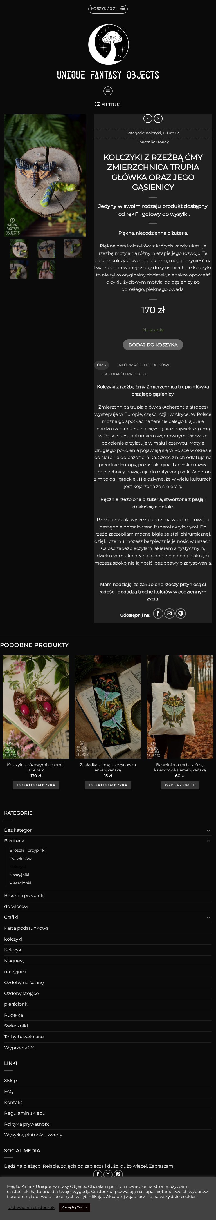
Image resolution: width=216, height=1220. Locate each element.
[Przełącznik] (208, 830)
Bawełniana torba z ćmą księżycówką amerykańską (180, 767)
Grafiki (11, 917)
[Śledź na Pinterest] (118, 1174)
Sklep (10, 1080)
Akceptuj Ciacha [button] (74, 1207)
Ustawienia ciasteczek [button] (31, 1207)
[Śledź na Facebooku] (97, 1174)
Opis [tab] (101, 365)
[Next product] (147, 118)
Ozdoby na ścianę (24, 982)
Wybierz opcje (180, 785)
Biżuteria (171, 133)
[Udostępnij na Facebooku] (158, 613)
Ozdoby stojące (21, 993)
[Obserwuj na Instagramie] (108, 1174)
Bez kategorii (19, 830)
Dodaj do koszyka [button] (36, 785)
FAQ (9, 1091)
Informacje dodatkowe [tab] (144, 365)
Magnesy (14, 960)
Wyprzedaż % (19, 1048)
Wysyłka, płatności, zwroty (33, 1135)
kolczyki (13, 939)
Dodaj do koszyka (153, 344)
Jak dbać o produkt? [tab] (125, 374)
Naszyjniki (19, 874)
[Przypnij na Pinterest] (181, 613)
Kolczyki (153, 133)
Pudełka (13, 1015)
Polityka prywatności (27, 1124)
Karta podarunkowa (26, 928)
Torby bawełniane (24, 1037)
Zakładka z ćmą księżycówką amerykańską (108, 767)
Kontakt (13, 1102)
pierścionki (16, 1004)
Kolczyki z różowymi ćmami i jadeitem (36, 767)
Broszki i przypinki (28, 850)
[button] (108, 9)
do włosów (16, 906)
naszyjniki (15, 971)
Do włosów (21, 858)
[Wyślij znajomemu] (169, 613)
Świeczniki (16, 1026)
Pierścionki (20, 883)
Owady (162, 142)
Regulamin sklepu (25, 1113)
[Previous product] (158, 118)
